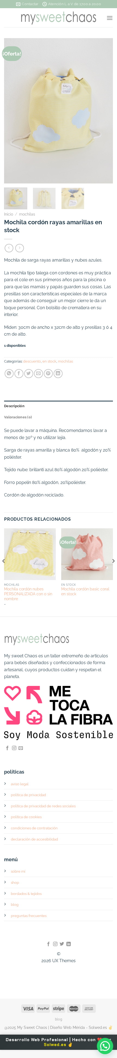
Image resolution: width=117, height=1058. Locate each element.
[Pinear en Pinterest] (48, 373)
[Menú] (109, 17)
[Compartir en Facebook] (18, 373)
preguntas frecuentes (29, 916)
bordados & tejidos (26, 894)
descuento (32, 361)
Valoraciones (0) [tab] (18, 417)
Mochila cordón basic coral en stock (85, 591)
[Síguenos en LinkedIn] (68, 944)
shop (15, 883)
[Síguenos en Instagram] (14, 748)
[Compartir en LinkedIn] (58, 373)
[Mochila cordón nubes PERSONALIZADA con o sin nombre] (30, 554)
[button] (105, 1046)
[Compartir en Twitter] (28, 373)
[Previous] (13, 110)
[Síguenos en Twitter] (62, 944)
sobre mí (18, 871)
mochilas (27, 214)
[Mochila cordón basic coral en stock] (87, 554)
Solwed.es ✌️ (58, 1044)
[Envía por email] (38, 373)
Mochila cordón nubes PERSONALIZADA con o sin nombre (28, 594)
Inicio (8, 214)
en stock (49, 361)
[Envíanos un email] (21, 748)
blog (15, 905)
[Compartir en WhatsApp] (9, 373)
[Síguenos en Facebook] (7, 748)
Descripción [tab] (14, 406)
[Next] (104, 110)
